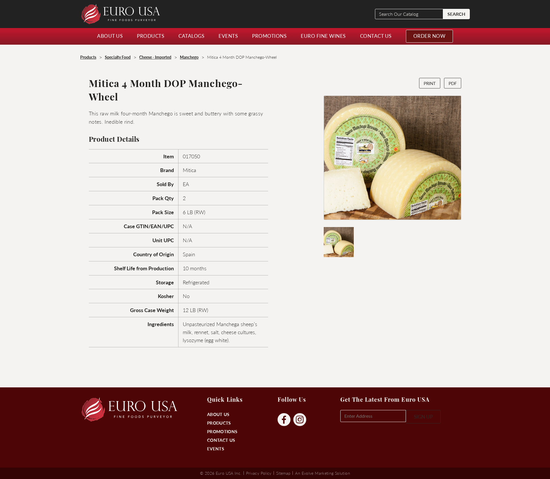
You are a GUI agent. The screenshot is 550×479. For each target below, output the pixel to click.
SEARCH (456, 14)
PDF (453, 83)
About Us (218, 414)
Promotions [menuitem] (269, 35)
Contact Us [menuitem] (376, 35)
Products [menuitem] (150, 35)
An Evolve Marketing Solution (322, 473)
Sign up (423, 416)
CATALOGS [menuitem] (191, 35)
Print (430, 83)
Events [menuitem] (228, 35)
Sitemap (283, 473)
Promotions (222, 431)
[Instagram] (299, 420)
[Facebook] (284, 420)
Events (215, 449)
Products (219, 423)
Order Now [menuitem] (429, 35)
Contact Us (221, 440)
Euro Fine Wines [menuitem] (323, 35)
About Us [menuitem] (110, 35)
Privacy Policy (259, 473)
